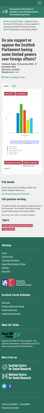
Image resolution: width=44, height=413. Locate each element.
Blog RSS (6, 271)
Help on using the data (14, 77)
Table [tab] (14, 86)
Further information (9, 310)
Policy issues (8, 229)
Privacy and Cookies (10, 407)
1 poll (16, 72)
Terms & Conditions (10, 404)
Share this (9, 94)
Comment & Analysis (10, 260)
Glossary (5, 267)
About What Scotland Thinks (13, 264)
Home (4, 253)
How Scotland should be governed (17, 225)
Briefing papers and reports (13, 306)
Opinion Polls (7, 256)
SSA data (6, 302)
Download (21, 94)
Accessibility (25, 404)
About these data (9, 187)
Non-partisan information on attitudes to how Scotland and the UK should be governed (24, 12)
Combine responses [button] (30, 163)
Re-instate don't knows (13, 163)
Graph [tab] (6, 86)
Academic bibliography (11, 313)
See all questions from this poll (15, 193)
